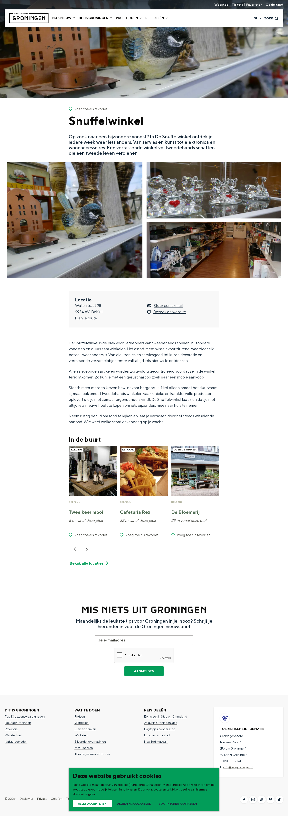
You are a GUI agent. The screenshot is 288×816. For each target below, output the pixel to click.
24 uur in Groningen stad (160, 723)
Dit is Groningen (22, 710)
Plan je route (86, 318)
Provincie (11, 729)
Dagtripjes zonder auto (159, 729)
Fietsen (79, 716)
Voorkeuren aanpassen (178, 803)
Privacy (42, 799)
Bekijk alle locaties (87, 563)
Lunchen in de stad (157, 735)
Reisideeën (155, 710)
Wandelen (81, 723)
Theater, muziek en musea (92, 754)
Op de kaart (274, 4)
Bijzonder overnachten (90, 741)
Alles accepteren (92, 803)
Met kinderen (83, 748)
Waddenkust (13, 735)
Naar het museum (156, 741)
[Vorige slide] (75, 549)
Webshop (221, 4)
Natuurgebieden (16, 741)
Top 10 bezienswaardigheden (25, 716)
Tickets (237, 4)
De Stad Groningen (18, 723)
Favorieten (254, 4)
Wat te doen (87, 710)
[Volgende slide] (86, 549)
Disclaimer (26, 799)
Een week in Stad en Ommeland (165, 716)
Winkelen (81, 735)
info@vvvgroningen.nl (238, 767)
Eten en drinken (85, 729)
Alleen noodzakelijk (134, 803)
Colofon (56, 799)
